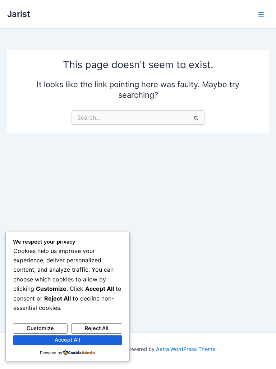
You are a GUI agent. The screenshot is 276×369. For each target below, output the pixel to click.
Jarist (18, 14)
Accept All (67, 340)
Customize (40, 328)
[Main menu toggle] (261, 14)
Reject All (97, 328)
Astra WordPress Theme (185, 349)
